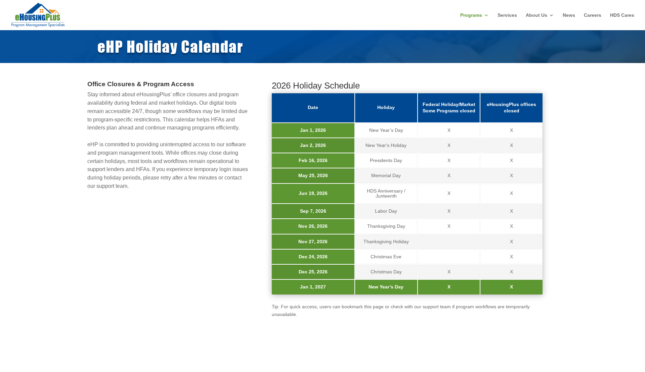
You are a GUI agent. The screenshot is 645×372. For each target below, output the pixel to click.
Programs (471, 15)
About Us (536, 15)
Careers (592, 15)
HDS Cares (622, 15)
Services (507, 15)
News (569, 15)
